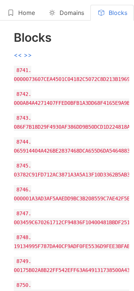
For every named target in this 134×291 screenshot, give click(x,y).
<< (19, 55)
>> (28, 55)
